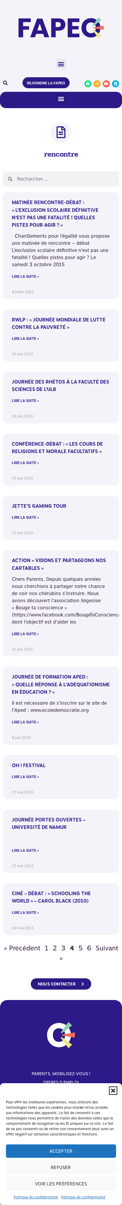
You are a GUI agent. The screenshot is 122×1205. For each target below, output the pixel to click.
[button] (113, 1091)
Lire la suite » (25, 277)
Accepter (61, 1151)
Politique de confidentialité (36, 1197)
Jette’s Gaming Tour (39, 506)
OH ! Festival (29, 765)
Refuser (61, 1167)
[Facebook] (88, 83)
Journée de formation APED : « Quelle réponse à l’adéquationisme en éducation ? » (61, 684)
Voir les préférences (61, 1184)
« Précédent (22, 948)
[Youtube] (106, 83)
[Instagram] (97, 83)
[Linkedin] (115, 83)
